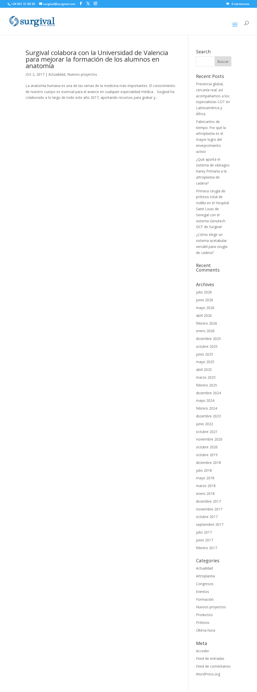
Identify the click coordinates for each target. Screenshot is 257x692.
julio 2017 (204, 532)
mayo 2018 (205, 477)
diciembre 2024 (208, 393)
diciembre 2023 (208, 416)
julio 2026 (204, 292)
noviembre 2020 (209, 439)
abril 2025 (204, 369)
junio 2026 (204, 299)
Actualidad (56, 74)
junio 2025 (204, 354)
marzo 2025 (206, 377)
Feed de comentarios (213, 666)
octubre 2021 (207, 431)
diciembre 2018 (208, 462)
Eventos (202, 591)
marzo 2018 (206, 485)
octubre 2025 (207, 346)
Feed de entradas (210, 658)
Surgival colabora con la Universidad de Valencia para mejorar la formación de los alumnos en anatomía (97, 59)
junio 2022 (204, 423)
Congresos (205, 583)
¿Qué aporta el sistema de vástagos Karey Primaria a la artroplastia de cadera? (213, 171)
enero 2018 (205, 493)
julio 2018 (204, 470)
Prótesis (202, 622)
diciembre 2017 (208, 501)
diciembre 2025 (208, 338)
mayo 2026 (205, 307)
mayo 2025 (205, 361)
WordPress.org (208, 674)
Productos (204, 614)
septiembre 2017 (209, 524)
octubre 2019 (207, 454)
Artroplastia (205, 576)
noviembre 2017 (209, 509)
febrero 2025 (206, 385)
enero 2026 (205, 330)
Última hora (205, 630)
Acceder (202, 650)
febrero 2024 (206, 408)
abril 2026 (204, 315)
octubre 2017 (207, 516)
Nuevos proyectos (82, 74)
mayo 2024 (205, 400)
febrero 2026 (206, 323)
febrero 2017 (206, 547)
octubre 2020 (207, 447)
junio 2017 (204, 540)
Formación (205, 599)
